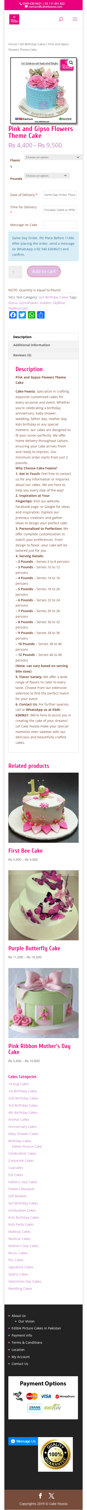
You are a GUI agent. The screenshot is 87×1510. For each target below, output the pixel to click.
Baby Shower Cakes (23, 1134)
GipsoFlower (28, 303)
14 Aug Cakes (18, 1084)
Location (18, 1349)
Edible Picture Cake (27, 1146)
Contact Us (20, 1363)
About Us (19, 1315)
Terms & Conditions (27, 1342)
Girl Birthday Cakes (32, 44)
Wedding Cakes (20, 1288)
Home (12, 44)
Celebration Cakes (22, 1153)
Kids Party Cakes (21, 1224)
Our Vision (26, 1321)
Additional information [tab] (31, 345)
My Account (21, 1357)
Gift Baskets (17, 1196)
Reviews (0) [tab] (22, 355)
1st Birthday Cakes (22, 1091)
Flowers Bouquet (21, 1189)
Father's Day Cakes (22, 1182)
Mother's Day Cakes (23, 1246)
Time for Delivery (23, 210)
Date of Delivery (24, 195)
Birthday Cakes (20, 1141)
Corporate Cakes (21, 1160)
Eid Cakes (15, 1175)
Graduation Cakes (22, 1210)
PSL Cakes (16, 1260)
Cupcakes (15, 1167)
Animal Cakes (18, 1119)
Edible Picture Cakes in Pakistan (36, 1328)
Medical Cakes (19, 1238)
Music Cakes (18, 1253)
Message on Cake (23, 225)
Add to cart (44, 271)
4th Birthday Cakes (23, 1112)
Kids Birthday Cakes (23, 1217)
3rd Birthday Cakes (23, 1105)
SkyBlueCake (18, 308)
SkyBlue (59, 303)
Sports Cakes (18, 1274)
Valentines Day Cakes (24, 1281)
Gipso (12, 303)
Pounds (16, 178)
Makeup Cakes (19, 1231)
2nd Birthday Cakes (23, 1098)
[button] (71, 63)
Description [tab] (22, 337)
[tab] (43, 350)
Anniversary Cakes (22, 1126)
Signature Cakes (20, 1267)
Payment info (22, 1335)
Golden (45, 303)
